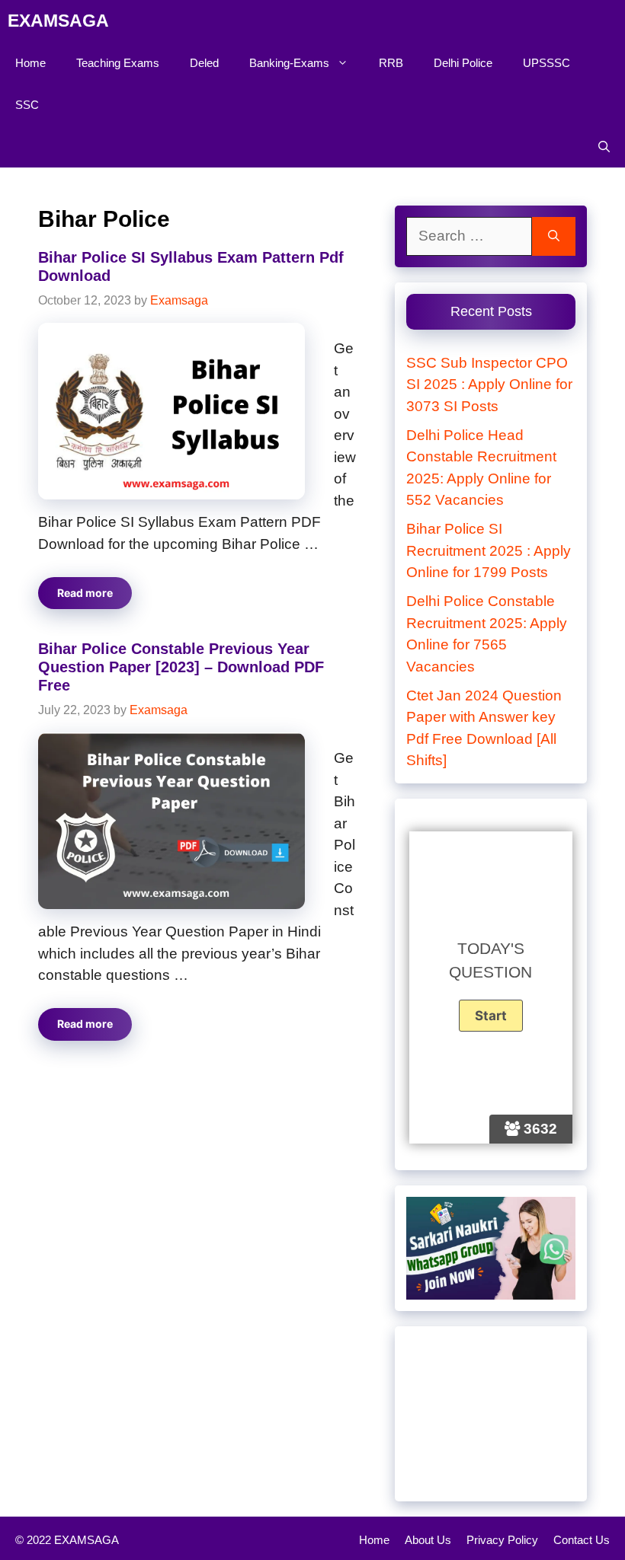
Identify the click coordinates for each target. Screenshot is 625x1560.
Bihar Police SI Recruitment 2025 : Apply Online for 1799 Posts (488, 550)
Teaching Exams (117, 62)
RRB (391, 62)
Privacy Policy (502, 1539)
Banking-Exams (289, 62)
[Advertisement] (490, 1414)
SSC (27, 104)
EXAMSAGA (58, 20)
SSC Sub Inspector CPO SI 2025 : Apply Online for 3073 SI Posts (489, 384)
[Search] (553, 236)
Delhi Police (463, 62)
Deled (204, 62)
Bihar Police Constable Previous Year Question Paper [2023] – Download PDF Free (181, 667)
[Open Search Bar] (604, 146)
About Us (428, 1539)
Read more (85, 592)
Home (30, 62)
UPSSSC (546, 62)
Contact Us (581, 1539)
